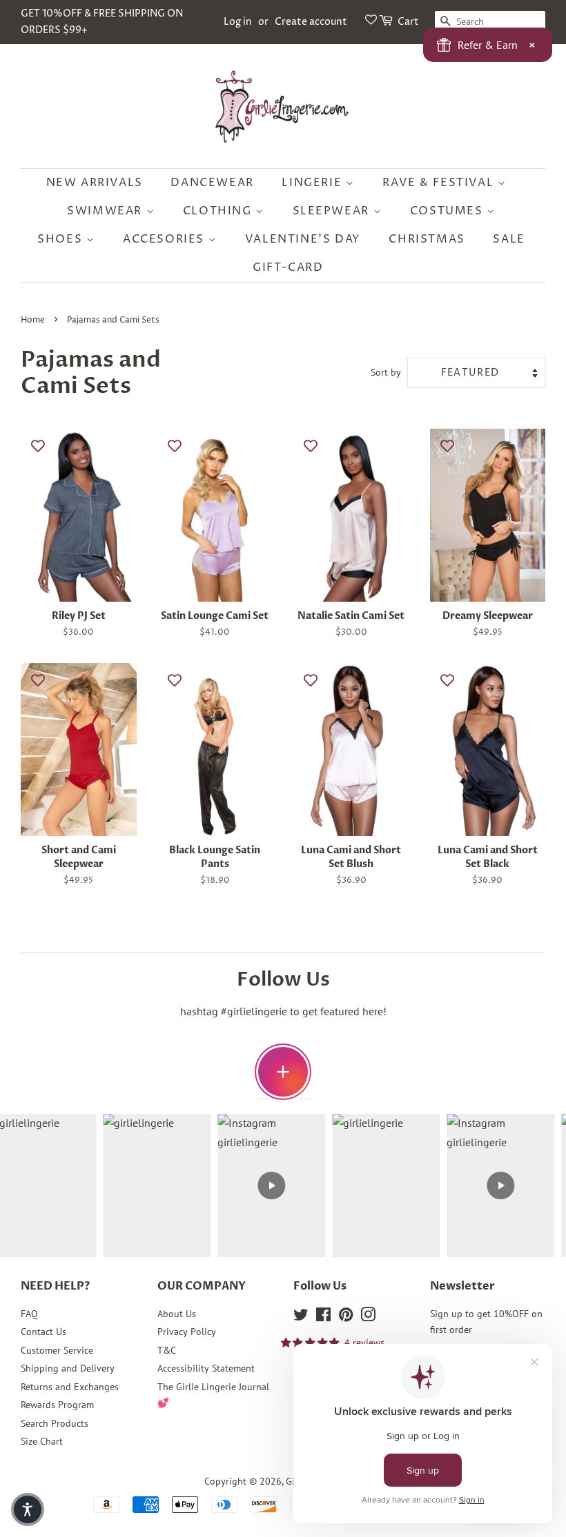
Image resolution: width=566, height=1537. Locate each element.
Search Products (54, 1423)
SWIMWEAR (106, 210)
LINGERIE (313, 182)
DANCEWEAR (211, 182)
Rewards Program (57, 1404)
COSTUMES (448, 210)
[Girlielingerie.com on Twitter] (301, 1317)
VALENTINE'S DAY (303, 239)
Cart (408, 21)
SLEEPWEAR (333, 210)
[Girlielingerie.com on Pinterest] (345, 1317)
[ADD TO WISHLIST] (38, 446)
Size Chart (42, 1441)
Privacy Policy (186, 1331)
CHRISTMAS (427, 239)
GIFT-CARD (288, 267)
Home (33, 320)
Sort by (386, 371)
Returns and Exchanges (70, 1387)
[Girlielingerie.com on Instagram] (367, 1317)
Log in (238, 21)
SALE (509, 239)
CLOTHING (219, 210)
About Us (176, 1313)
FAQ (29, 1313)
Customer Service (57, 1350)
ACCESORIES (165, 239)
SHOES (61, 239)
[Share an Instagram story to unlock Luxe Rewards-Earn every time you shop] (283, 1072)
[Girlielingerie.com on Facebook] (323, 1317)
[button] (27, 1509)
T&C (166, 1350)
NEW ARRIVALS (94, 182)
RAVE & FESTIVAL (440, 182)
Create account (311, 21)
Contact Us (43, 1331)
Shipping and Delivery (68, 1368)
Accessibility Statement (206, 1368)
